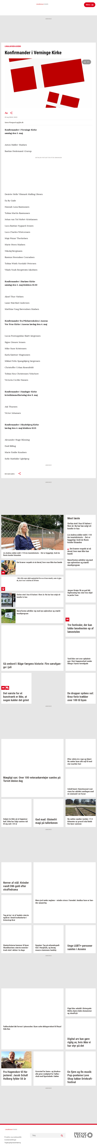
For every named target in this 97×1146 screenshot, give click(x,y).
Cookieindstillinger (10, 1140)
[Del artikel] (11, 112)
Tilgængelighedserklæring (12, 1143)
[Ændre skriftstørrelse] (6, 112)
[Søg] (62, 1135)
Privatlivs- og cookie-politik (12, 1137)
